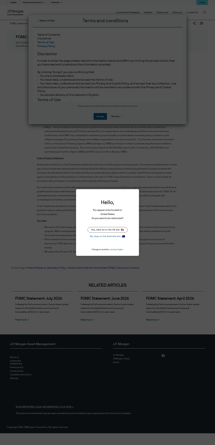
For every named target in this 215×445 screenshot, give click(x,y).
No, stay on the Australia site (105, 236)
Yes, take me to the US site (105, 230)
